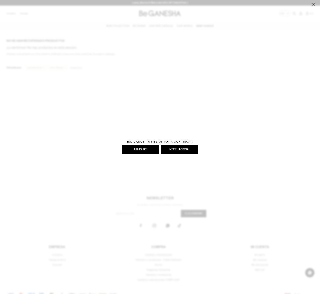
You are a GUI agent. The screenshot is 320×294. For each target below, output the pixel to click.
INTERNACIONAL (179, 149)
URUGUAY (140, 149)
